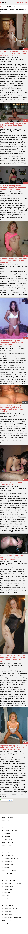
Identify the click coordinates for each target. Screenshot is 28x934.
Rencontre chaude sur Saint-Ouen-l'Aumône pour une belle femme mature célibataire (13, 261)
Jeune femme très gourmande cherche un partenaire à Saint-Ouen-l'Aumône (12, 343)
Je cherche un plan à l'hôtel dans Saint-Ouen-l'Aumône (13, 483)
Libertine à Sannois (6, 911)
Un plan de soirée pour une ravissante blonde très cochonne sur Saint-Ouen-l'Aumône (13, 188)
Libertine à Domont (6, 836)
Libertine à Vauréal (6, 924)
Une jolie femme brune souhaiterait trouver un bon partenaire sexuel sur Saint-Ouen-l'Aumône (13, 53)
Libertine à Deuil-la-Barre (8, 833)
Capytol (3, 2)
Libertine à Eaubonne (6, 839)
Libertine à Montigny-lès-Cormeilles (11, 883)
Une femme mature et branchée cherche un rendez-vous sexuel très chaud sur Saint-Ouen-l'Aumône (12, 658)
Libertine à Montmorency (7, 889)
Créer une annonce (21, 2)
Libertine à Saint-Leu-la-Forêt (9, 908)
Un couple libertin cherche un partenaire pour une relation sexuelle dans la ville (11, 557)
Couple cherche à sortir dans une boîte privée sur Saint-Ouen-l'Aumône (13, 125)
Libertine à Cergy (5, 827)
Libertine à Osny (5, 892)
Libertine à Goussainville (7, 864)
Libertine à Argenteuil (7, 817)
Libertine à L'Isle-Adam (7, 874)
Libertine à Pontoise (6, 899)
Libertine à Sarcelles (6, 914)
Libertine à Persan (6, 895)
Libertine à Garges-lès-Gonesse (9, 858)
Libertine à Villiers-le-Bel (8, 927)
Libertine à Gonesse (6, 861)
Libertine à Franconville (7, 855)
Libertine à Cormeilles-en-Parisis (10, 830)
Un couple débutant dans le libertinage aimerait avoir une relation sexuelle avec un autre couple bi (12, 408)
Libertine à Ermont (6, 849)
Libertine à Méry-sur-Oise (8, 880)
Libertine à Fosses (6, 852)
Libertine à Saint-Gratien (7, 905)
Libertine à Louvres (6, 877)
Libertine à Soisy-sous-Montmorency (11, 917)
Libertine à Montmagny (7, 886)
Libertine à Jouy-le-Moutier (8, 870)
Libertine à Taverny (6, 920)
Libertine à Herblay (6, 867)
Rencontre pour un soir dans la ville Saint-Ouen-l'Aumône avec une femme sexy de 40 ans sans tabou (14, 747)
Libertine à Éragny (6, 845)
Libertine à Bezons (6, 824)
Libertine (2, 7)
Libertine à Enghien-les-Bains (9, 842)
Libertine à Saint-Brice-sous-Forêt (10, 902)
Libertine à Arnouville (6, 821)
